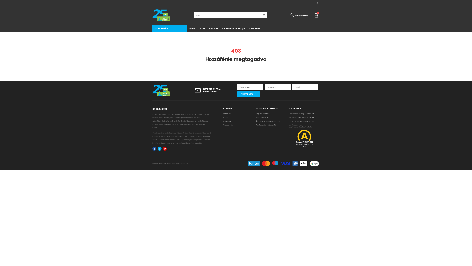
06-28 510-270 (301, 15)
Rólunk (203, 28)
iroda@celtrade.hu (306, 114)
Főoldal (192, 28)
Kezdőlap (227, 114)
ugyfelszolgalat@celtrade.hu (300, 127)
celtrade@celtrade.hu (305, 121)
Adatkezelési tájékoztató (266, 125)
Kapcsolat (214, 28)
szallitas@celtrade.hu (305, 117)
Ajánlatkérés (254, 28)
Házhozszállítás (262, 117)
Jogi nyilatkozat (262, 114)
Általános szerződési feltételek (268, 121)
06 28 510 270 (160, 109)
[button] (169, 28)
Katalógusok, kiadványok (233, 28)
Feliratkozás (247, 94)
